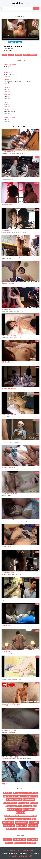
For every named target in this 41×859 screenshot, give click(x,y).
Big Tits (10, 55)
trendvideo (20, 3)
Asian (4, 55)
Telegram (18, 42)
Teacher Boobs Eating (29, 806)
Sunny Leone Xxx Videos (26, 829)
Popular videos (21, 850)
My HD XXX (7, 839)
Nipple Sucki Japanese (14, 799)
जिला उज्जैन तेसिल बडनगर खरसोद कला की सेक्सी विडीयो (20, 819)
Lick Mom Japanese (9, 803)
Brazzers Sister (21, 825)
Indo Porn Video (32, 839)
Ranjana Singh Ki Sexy (30, 796)
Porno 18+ (9, 843)
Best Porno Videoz (19, 839)
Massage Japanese (20, 793)
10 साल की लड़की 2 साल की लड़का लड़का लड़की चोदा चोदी (20, 816)
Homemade (33, 55)
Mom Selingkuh (23, 803)
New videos (11, 850)
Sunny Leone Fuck (22, 822)
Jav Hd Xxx (31, 843)
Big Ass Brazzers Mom (12, 806)
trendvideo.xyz (15, 856)
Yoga (25, 55)
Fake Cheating (32, 793)
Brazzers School (9, 825)
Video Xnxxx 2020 (20, 843)
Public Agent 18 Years (14, 809)
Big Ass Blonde (11, 829)
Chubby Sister (32, 825)
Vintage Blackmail (28, 799)
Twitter (11, 42)
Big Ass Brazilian (28, 809)
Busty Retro (7, 793)
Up (32, 850)
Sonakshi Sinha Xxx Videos (12, 796)
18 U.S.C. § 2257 (26, 856)
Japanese (18, 55)
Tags (28, 850)
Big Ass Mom (20, 812)
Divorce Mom (34, 822)
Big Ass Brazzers (8, 822)
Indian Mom (34, 803)
